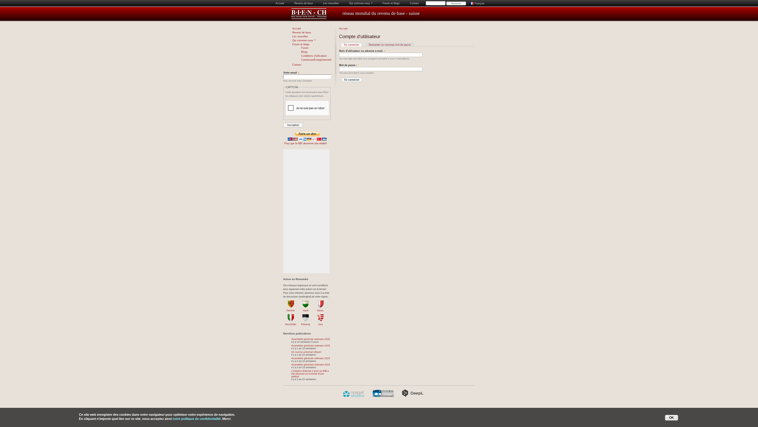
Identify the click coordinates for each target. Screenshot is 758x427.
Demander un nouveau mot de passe (390, 44)
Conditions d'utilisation (314, 55)
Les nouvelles (331, 3)
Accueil (280, 3)
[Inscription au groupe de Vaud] (305, 306)
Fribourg (305, 324)
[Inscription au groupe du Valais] (320, 306)
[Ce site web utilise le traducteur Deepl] (412, 396)
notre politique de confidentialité (197, 418)
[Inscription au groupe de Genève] (291, 306)
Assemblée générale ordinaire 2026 (310, 339)
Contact (414, 3)
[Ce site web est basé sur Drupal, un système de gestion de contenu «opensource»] (383, 396)
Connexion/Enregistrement (316, 59)
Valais (320, 310)
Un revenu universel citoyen (306, 352)
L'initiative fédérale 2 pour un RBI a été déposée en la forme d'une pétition (310, 374)
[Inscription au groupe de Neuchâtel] (291, 320)
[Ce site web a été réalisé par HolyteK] (353, 396)
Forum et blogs (391, 3)
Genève (290, 310)
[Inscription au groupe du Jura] (320, 320)
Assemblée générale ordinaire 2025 (310, 345)
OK (671, 417)
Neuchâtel (290, 324)
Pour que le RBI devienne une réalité (305, 143)
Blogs (304, 51)
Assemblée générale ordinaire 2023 (310, 364)
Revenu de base (303, 3)
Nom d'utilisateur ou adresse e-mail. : (363, 50)
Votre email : (291, 72)
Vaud (305, 310)
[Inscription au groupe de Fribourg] (305, 320)
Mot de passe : (349, 65)
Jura (320, 324)
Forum (305, 47)
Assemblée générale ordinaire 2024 (310, 358)
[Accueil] (309, 18)
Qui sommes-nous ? (360, 3)
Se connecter (351, 44)
